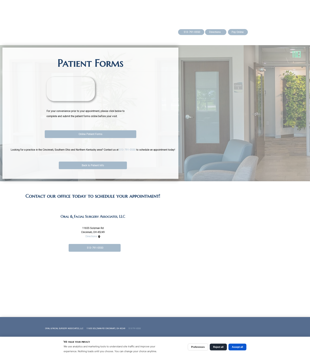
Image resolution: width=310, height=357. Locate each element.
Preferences (198, 347)
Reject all (218, 347)
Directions (91, 236)
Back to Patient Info (93, 165)
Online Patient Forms (90, 134)
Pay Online (238, 32)
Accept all (237, 347)
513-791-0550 (127, 149)
